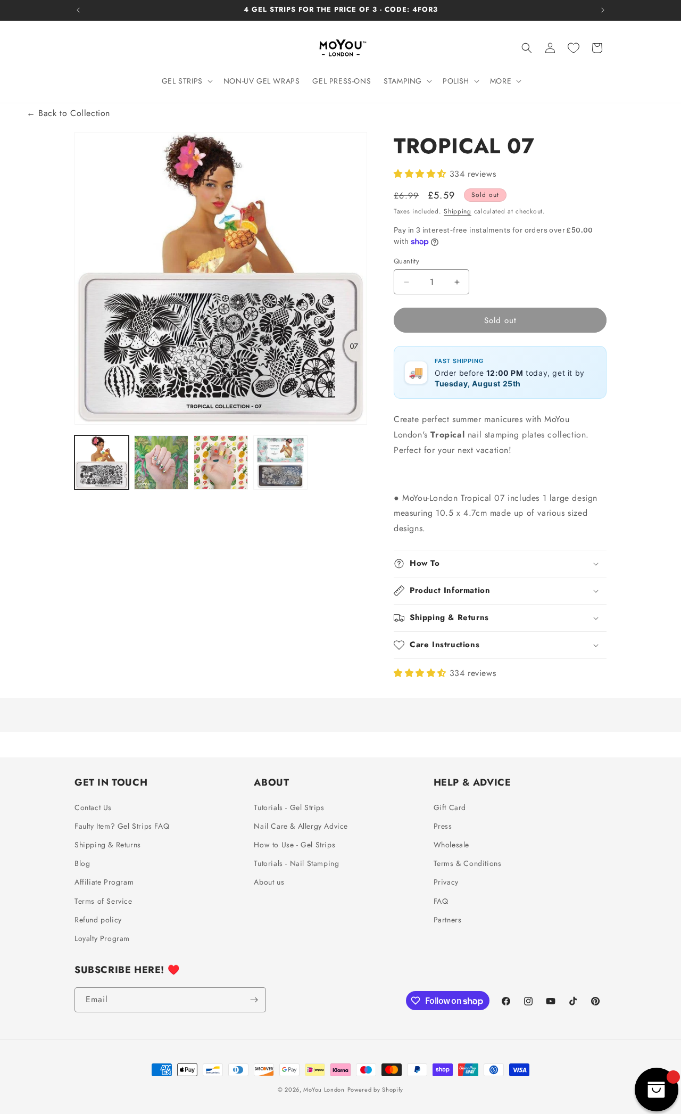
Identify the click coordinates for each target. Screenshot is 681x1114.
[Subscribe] (253, 999)
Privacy (446, 882)
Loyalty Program (102, 938)
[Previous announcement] (78, 10)
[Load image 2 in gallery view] (161, 462)
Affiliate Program (104, 882)
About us (269, 882)
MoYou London (323, 1089)
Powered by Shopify (375, 1089)
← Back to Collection (68, 113)
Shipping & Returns (107, 844)
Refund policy (98, 919)
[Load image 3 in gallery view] (221, 462)
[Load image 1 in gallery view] (101, 462)
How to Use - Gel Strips (294, 844)
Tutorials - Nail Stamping (296, 863)
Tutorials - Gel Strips (289, 807)
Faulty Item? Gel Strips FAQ (121, 826)
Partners (448, 919)
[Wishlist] (573, 48)
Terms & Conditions (468, 863)
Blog (82, 863)
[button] (186, 81)
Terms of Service (103, 901)
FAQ (441, 901)
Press (443, 826)
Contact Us (93, 807)
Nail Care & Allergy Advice (301, 826)
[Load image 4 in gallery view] (280, 462)
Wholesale (451, 844)
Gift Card (450, 807)
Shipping (457, 211)
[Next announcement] (602, 10)
